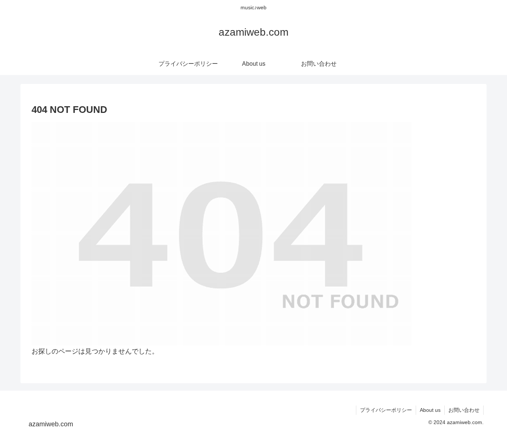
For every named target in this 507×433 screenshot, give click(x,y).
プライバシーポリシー (386, 410)
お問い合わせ (464, 410)
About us (430, 410)
